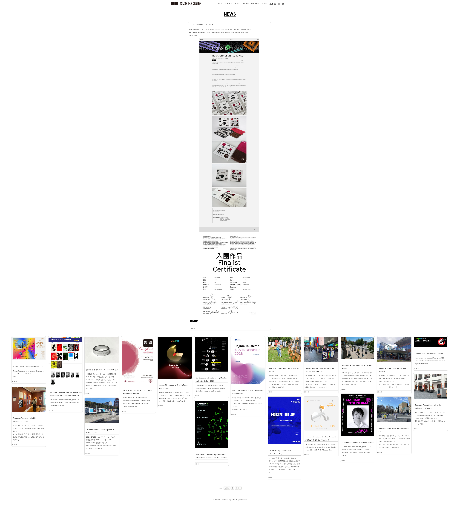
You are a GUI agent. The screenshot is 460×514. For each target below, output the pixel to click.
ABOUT (219, 4)
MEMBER (228, 4)
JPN (271, 4)
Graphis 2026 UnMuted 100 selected (429, 354)
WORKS (246, 4)
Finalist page (193, 35)
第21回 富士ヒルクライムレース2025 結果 (102, 370)
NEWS (264, 4)
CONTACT (255, 4)
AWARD (237, 4)
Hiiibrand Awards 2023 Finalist (201, 24)
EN (275, 4)
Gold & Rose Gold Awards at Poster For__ (29, 367)
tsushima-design (186, 3)
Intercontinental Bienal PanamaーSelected (358, 442)
